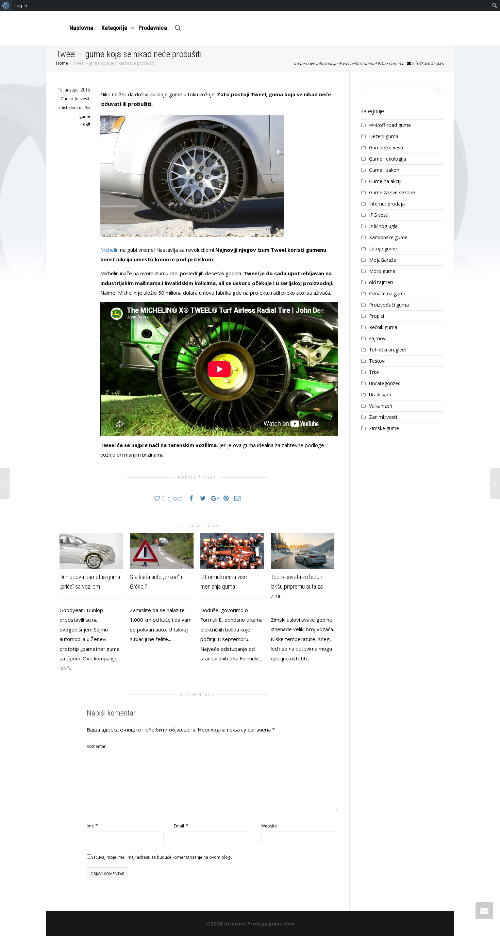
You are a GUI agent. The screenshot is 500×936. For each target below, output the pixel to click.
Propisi (376, 316)
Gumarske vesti (75, 98)
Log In (20, 5)
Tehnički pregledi (387, 349)
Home (62, 63)
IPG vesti (378, 215)
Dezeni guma (383, 136)
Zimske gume (384, 428)
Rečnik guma (383, 327)
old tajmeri (381, 282)
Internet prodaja (387, 203)
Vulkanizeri (380, 406)
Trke (374, 372)
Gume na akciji (385, 181)
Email (179, 826)
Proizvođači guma (389, 304)
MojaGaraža (382, 260)
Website (269, 826)
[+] (91, 551)
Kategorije (115, 27)
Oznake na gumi (387, 293)
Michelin (109, 249)
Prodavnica (152, 27)
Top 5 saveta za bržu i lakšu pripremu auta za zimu (297, 586)
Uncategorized (385, 383)
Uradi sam (380, 394)
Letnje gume (383, 248)
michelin (67, 107)
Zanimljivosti (383, 417)
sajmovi (377, 338)
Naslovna (81, 27)
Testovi (377, 361)
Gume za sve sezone (392, 192)
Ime (90, 826)
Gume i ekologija (387, 158)
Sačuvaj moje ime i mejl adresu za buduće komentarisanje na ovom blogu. (162, 857)
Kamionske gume (388, 237)
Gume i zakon (384, 170)
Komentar (96, 746)
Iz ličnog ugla (383, 226)
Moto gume (382, 271)
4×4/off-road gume (390, 125)
